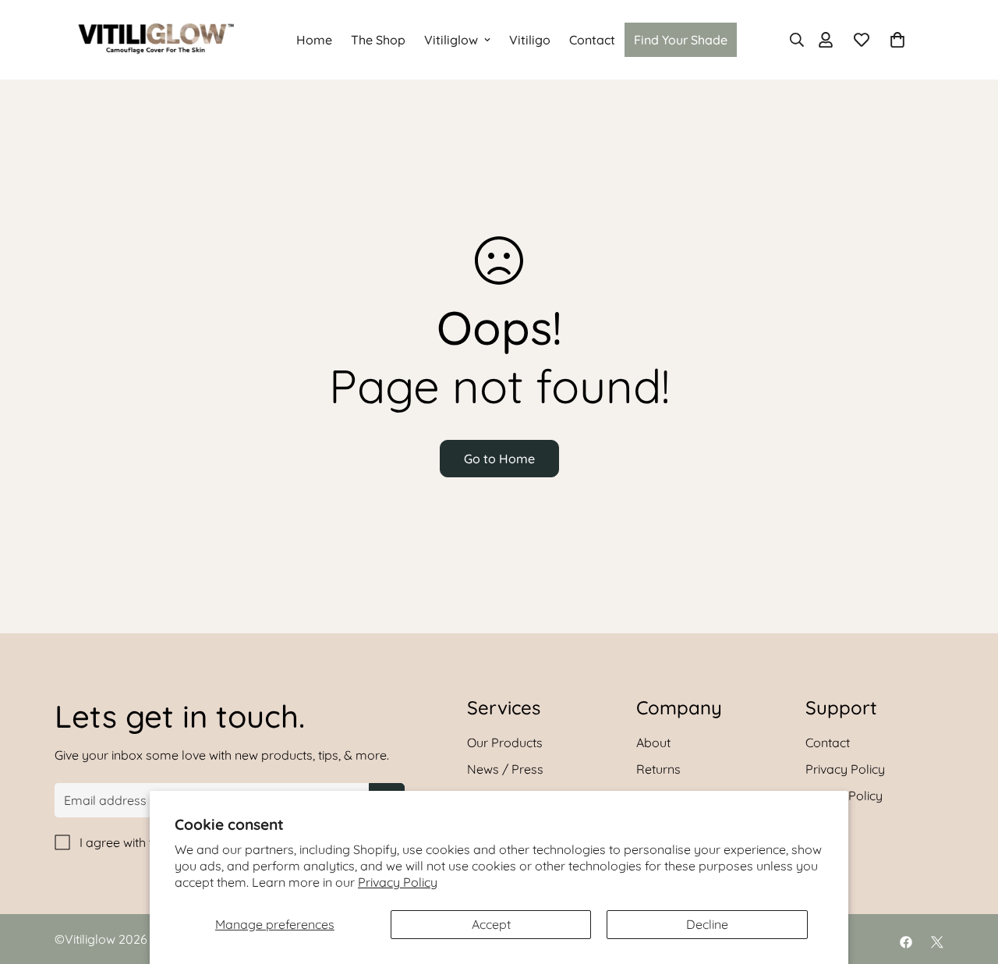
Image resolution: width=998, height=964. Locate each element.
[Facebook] (906, 942)
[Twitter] (937, 942)
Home (314, 40)
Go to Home (499, 458)
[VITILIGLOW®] (156, 40)
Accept (491, 924)
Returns (658, 769)
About (653, 742)
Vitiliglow (451, 40)
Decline (707, 924)
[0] (897, 40)
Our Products (505, 742)
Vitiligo (529, 40)
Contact (592, 40)
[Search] (792, 40)
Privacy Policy (397, 882)
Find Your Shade (680, 40)
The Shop (378, 40)
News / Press (505, 769)
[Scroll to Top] (968, 879)
